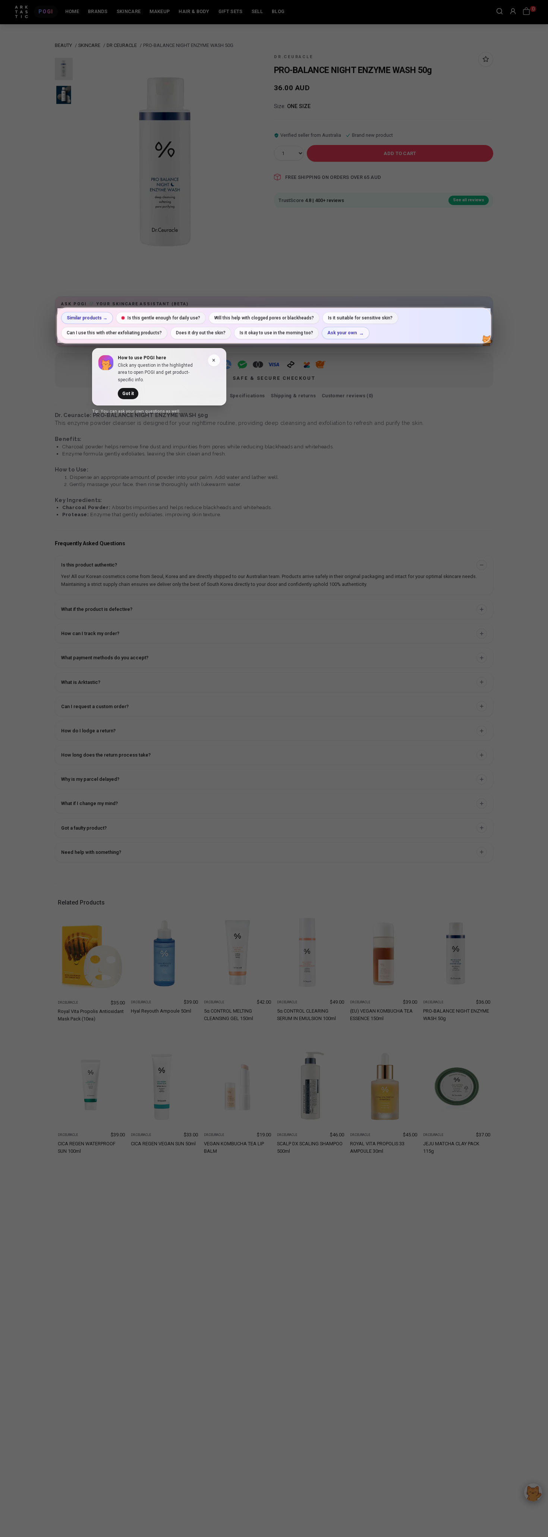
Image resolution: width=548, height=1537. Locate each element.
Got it (128, 394)
